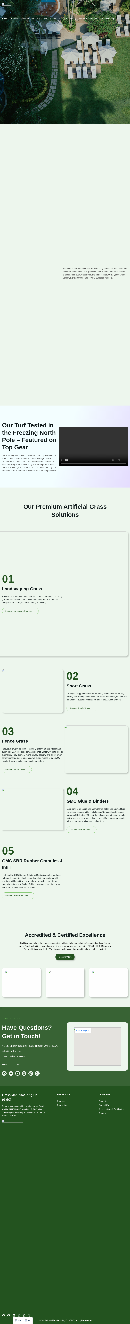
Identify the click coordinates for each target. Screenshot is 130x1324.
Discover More (65, 957)
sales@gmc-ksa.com (11, 1051)
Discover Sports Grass (80, 708)
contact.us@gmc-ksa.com (13, 1056)
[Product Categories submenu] (119, 18)
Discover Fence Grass (15, 769)
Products (61, 1101)
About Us (103, 1101)
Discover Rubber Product (16, 895)
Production (62, 1105)
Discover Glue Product (80, 829)
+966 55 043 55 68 (10, 1064)
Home (4, 19)
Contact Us (104, 1105)
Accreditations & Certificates (111, 1109)
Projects (102, 1113)
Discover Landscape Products (18, 611)
